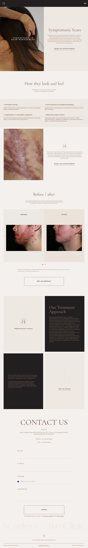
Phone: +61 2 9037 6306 (44, 439)
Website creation (44, 545)
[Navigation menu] (85, 3)
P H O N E (20, 476)
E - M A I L (20, 463)
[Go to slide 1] (42, 264)
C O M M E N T (22, 489)
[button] (64, 163)
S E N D (44, 509)
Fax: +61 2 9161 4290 (44, 442)
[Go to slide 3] (45, 264)
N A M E (20, 451)
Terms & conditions (78, 545)
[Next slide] (83, 235)
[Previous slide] (4, 235)
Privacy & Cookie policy (11, 545)
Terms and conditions (48, 516)
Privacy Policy (60, 516)
